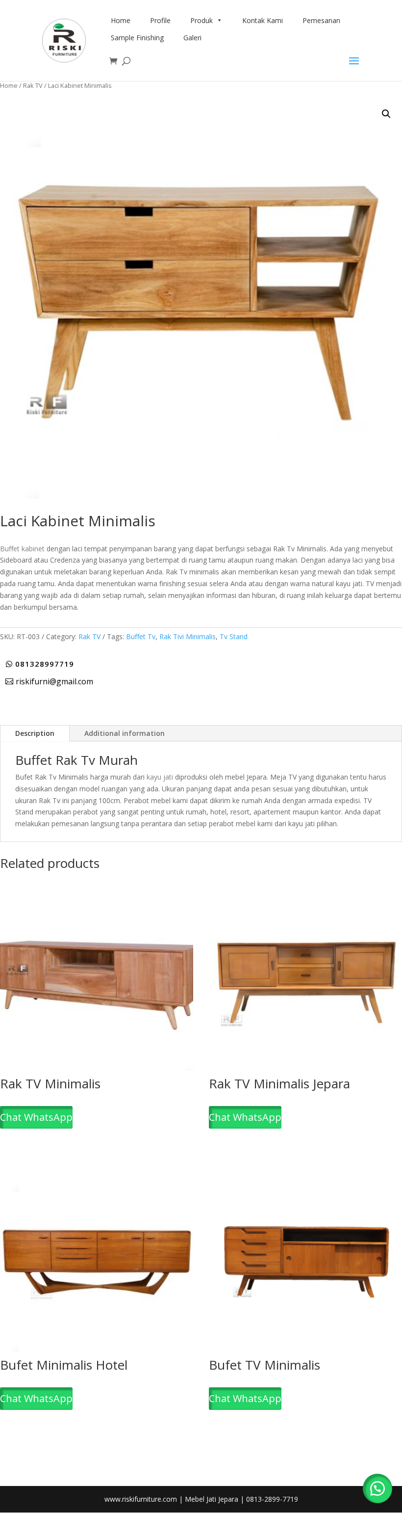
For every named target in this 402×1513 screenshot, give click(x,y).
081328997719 (44, 664)
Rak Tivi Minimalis (187, 636)
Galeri (192, 37)
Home (120, 20)
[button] (386, 114)
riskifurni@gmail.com (54, 681)
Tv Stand (234, 636)
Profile (160, 20)
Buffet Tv (140, 636)
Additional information (124, 733)
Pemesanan (321, 20)
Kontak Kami (262, 20)
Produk (201, 20)
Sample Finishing (137, 37)
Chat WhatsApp (36, 1117)
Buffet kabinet (22, 548)
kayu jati (160, 777)
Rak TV (33, 85)
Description (34, 733)
